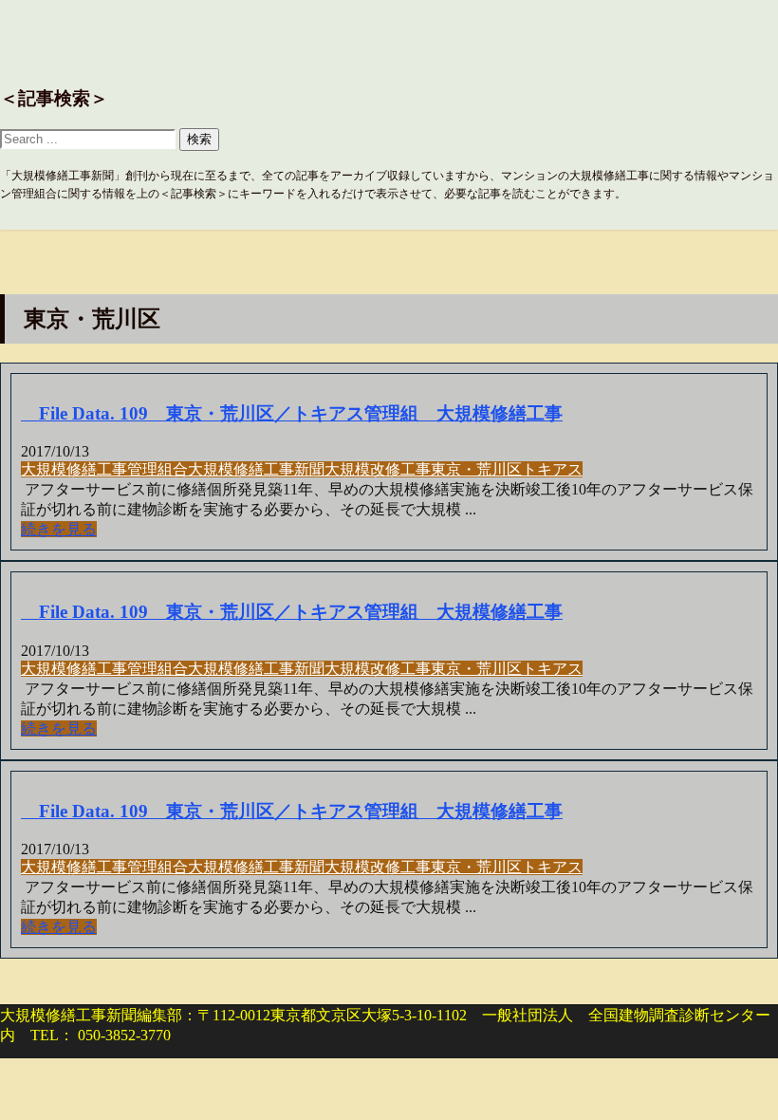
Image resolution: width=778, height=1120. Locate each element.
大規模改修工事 (377, 469)
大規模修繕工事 (74, 469)
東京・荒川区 (476, 469)
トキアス (552, 469)
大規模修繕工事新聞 (256, 469)
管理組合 (157, 469)
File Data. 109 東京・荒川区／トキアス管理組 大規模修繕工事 (292, 413)
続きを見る (59, 529)
